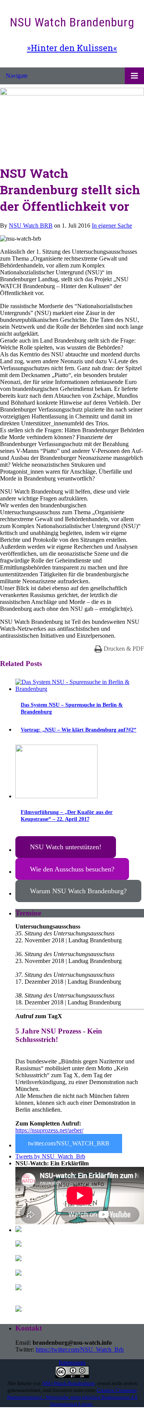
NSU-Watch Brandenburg (68, 1383)
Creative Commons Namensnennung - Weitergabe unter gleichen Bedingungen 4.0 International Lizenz (72, 1397)
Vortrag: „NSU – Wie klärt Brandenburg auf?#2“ (78, 730)
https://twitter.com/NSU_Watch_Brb (80, 1349)
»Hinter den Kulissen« (72, 47)
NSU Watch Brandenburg (72, 22)
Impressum (72, 1362)
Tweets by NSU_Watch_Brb (50, 1156)
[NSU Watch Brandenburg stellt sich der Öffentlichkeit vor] (72, 93)
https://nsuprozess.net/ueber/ (49, 1130)
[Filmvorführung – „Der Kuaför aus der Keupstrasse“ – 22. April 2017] (56, 796)
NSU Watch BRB (31, 225)
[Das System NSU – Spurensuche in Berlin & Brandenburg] (79, 689)
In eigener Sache (112, 225)
